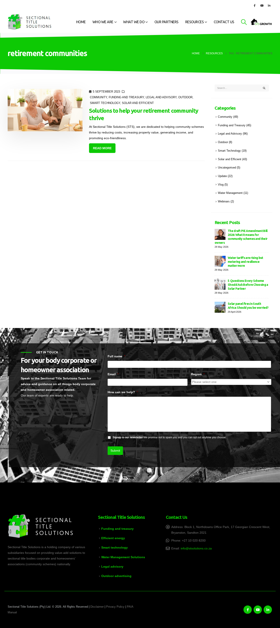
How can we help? (123, 392)
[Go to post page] (220, 234)
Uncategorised (227, 167)
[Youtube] (262, 5)
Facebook (247, 609)
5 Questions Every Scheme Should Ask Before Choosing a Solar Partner (248, 284)
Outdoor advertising (116, 576)
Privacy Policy (115, 606)
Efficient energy (113, 538)
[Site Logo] (29, 22)
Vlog (221, 184)
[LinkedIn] (269, 5)
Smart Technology (105, 103)
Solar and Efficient (138, 103)
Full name (116, 356)
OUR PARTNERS (166, 22)
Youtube (258, 609)
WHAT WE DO (133, 22)
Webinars (224, 201)
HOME (81, 22)
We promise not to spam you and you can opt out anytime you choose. (169, 437)
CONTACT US (224, 22)
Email (113, 374)
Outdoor (185, 97)
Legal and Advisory (161, 97)
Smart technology (114, 547)
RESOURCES (194, 22)
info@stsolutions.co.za (196, 548)
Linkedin (268, 609)
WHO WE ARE (103, 22)
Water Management (230, 193)
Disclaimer (97, 606)
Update (222, 176)
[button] (244, 22)
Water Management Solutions (123, 557)
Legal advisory (112, 566)
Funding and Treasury (126, 97)
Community (98, 97)
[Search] (264, 87)
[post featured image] (45, 110)
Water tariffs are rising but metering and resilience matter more (245, 261)
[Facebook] (255, 5)
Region (198, 374)
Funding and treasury (117, 528)
